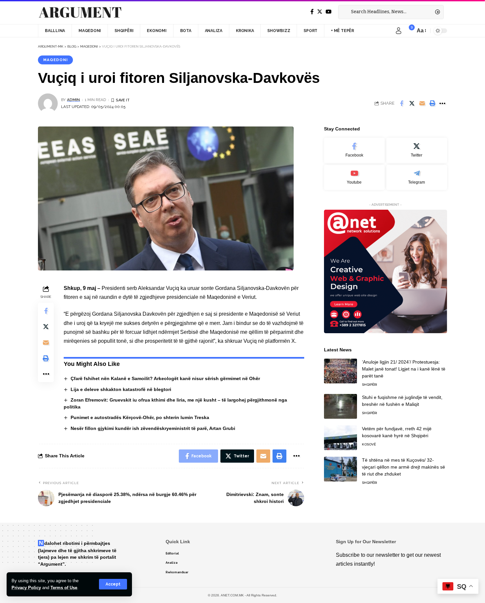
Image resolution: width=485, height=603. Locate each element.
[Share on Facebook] (401, 103)
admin (73, 99)
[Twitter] (319, 11)
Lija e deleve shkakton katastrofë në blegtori (121, 389)
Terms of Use (63, 587)
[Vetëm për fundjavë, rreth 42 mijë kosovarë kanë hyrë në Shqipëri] (340, 437)
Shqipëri (369, 384)
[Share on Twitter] (411, 103)
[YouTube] (328, 11)
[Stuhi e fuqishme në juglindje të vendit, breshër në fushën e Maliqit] (340, 406)
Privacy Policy (26, 587)
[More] (442, 103)
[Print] (432, 103)
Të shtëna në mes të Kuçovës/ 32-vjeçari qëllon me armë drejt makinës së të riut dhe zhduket (403, 467)
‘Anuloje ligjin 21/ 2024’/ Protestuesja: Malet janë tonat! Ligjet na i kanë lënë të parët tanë (403, 368)
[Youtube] (354, 177)
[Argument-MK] (80, 12)
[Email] (422, 103)
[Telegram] (416, 177)
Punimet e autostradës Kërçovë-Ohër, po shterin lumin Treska (140, 417)
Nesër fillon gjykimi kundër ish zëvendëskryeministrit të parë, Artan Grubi (153, 428)
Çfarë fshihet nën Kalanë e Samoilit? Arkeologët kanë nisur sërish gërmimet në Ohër (165, 378)
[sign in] (398, 30)
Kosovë (369, 444)
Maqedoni (55, 59)
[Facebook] (312, 11)
